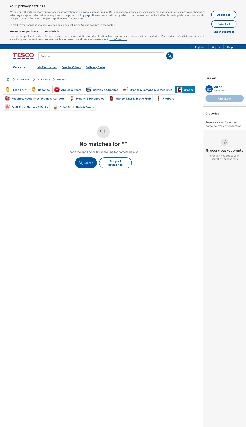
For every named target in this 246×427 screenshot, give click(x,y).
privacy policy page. (79, 15)
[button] (200, 46)
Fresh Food (23, 79)
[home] (8, 79)
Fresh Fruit (43, 79)
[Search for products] (169, 56)
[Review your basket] (209, 89)
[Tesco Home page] (23, 56)
